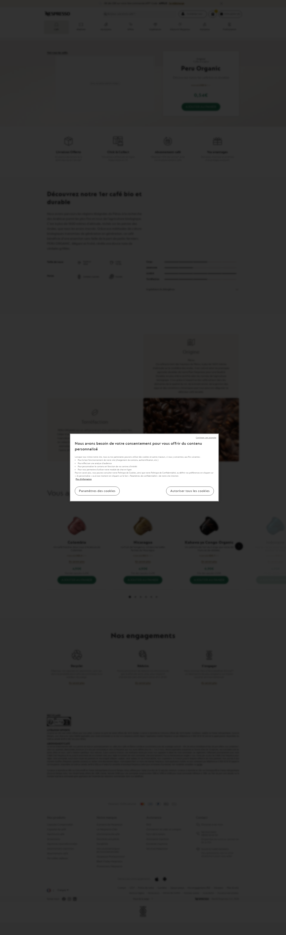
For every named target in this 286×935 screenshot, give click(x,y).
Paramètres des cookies (97, 491)
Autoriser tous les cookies (190, 491)
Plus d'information (84, 479)
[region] (144, 467)
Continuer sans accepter (206, 437)
